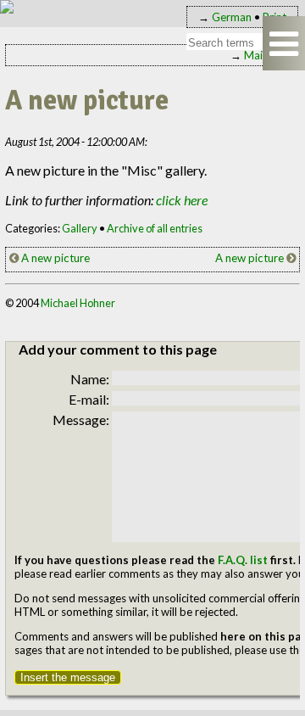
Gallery (79, 228)
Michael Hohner (78, 303)
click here (182, 200)
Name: (89, 379)
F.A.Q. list (243, 560)
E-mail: (89, 399)
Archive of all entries (154, 228)
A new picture (54, 258)
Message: (81, 419)
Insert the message (67, 677)
